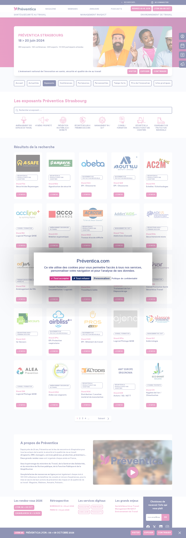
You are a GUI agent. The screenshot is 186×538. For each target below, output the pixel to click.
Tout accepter (61, 278)
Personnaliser (102, 278)
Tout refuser (82, 278)
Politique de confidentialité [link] (124, 278)
